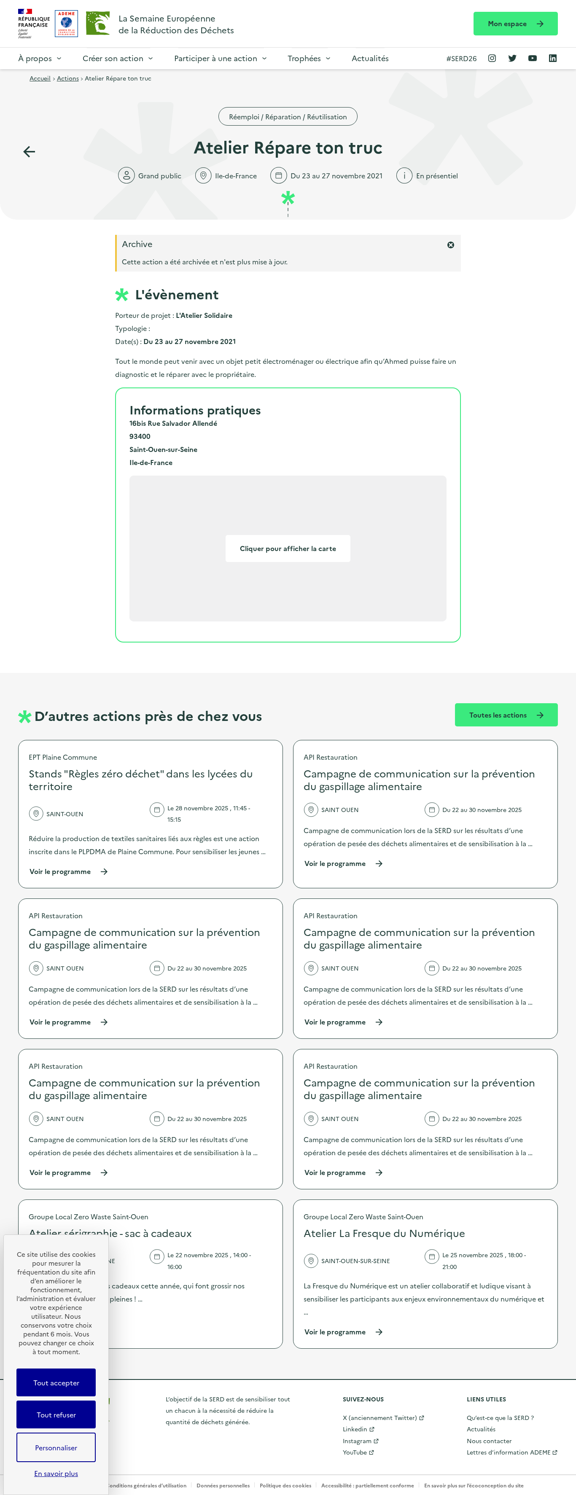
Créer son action (113, 58)
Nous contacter (489, 1440)
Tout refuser (56, 1414)
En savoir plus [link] (56, 1473)
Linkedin (355, 1429)
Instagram (357, 1440)
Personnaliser (56, 1447)
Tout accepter (56, 1382)
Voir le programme (69, 871)
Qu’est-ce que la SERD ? (500, 1417)
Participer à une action (215, 58)
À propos (35, 58)
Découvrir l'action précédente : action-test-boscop (29, 152)
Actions (68, 78)
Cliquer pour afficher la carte (288, 548)
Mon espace (508, 23)
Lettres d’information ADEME (509, 1452)
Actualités (370, 58)
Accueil (40, 78)
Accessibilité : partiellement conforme (367, 1485)
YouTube (355, 1452)
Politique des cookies (285, 1485)
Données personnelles (223, 1485)
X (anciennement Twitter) (380, 1417)
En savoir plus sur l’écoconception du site (474, 1485)
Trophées (304, 58)
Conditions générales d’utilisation (146, 1485)
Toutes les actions (498, 714)
